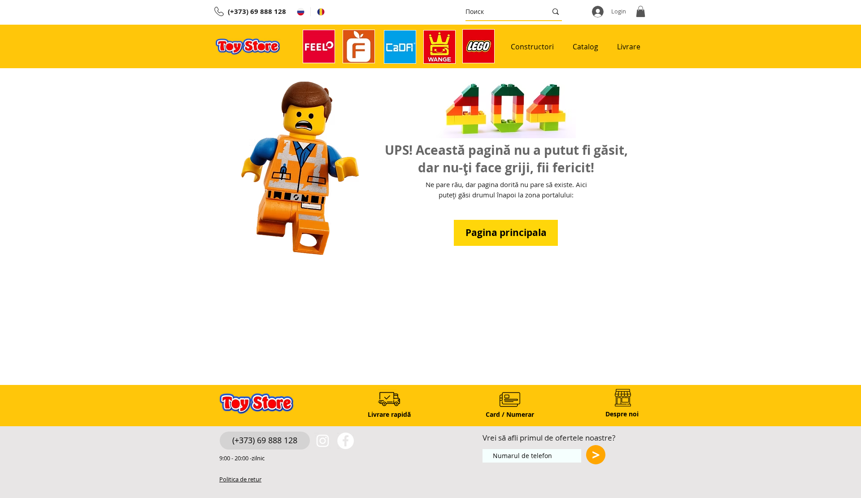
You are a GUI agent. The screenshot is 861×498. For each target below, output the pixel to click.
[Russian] (300, 11)
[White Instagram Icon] (322, 440)
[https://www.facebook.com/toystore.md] (345, 440)
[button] (640, 11)
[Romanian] (320, 11)
